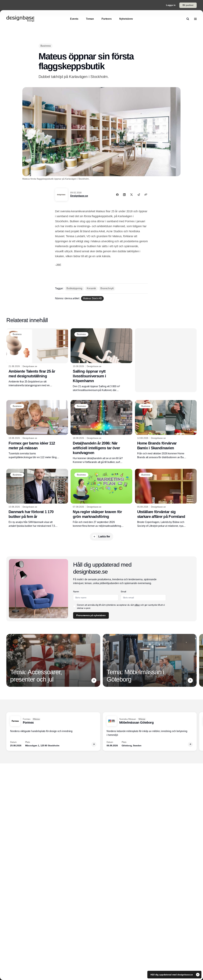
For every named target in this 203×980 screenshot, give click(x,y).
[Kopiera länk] (145, 194)
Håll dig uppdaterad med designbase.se (172, 974)
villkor (137, 605)
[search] (188, 19)
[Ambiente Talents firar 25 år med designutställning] (37, 357)
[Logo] (20, 19)
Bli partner (188, 5)
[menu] (195, 19)
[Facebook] (117, 195)
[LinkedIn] (124, 195)
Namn (76, 591)
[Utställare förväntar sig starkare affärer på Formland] (166, 498)
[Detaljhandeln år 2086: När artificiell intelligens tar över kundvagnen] (101, 432)
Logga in (171, 5)
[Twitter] (131, 195)
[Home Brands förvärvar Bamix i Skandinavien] (166, 429)
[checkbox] (74, 606)
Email (123, 591)
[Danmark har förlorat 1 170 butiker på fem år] (37, 498)
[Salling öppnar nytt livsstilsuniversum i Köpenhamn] (101, 360)
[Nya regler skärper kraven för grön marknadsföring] (101, 498)
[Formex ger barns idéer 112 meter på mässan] (37, 429)
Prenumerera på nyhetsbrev (91, 615)
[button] (93, 680)
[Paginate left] (9, 660)
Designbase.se (79, 195)
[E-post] (139, 195)
